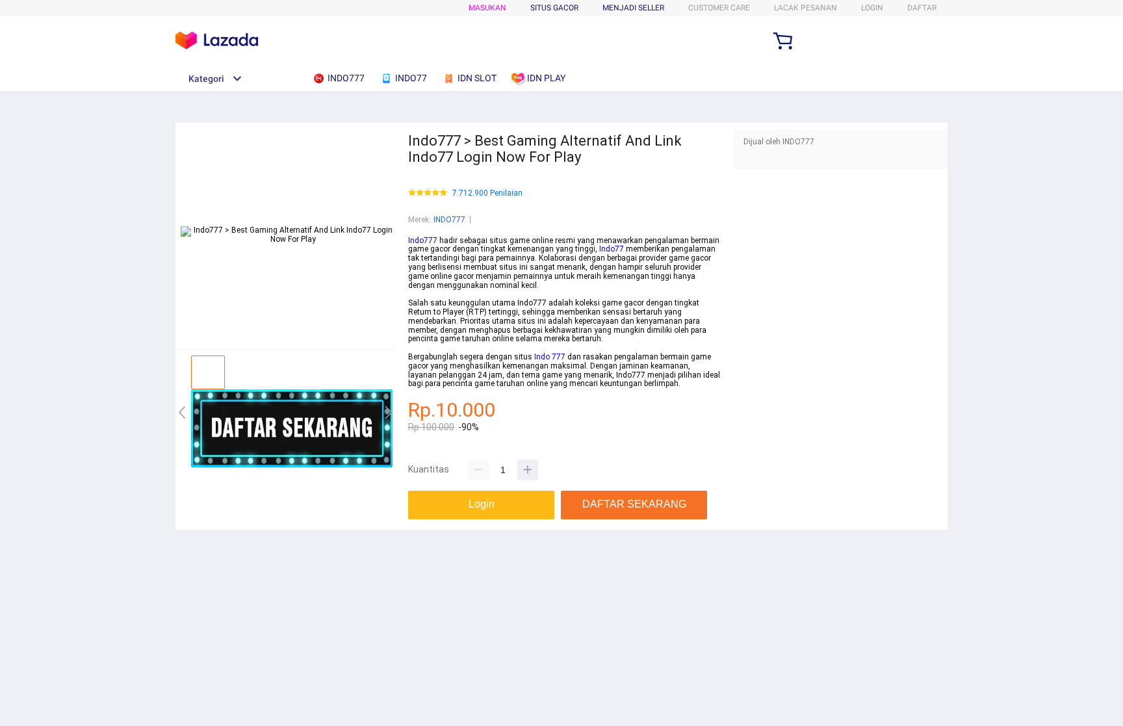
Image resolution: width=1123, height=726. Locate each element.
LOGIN (872, 7)
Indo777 (422, 240)
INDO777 (449, 219)
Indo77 (611, 248)
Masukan (487, 7)
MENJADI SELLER (633, 7)
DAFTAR (921, 7)
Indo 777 (549, 356)
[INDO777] (292, 464)
